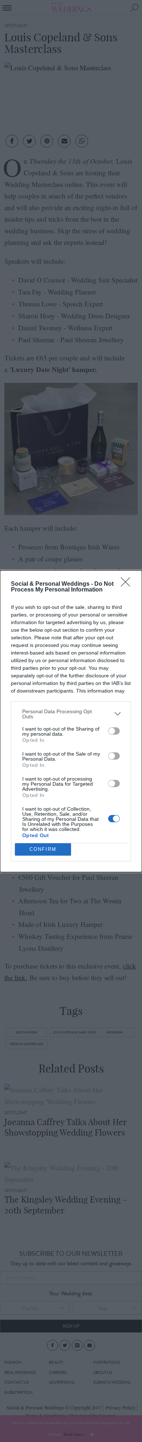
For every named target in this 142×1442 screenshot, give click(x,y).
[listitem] (71, 714)
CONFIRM (42, 849)
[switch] (114, 731)
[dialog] (71, 721)
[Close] (128, 584)
